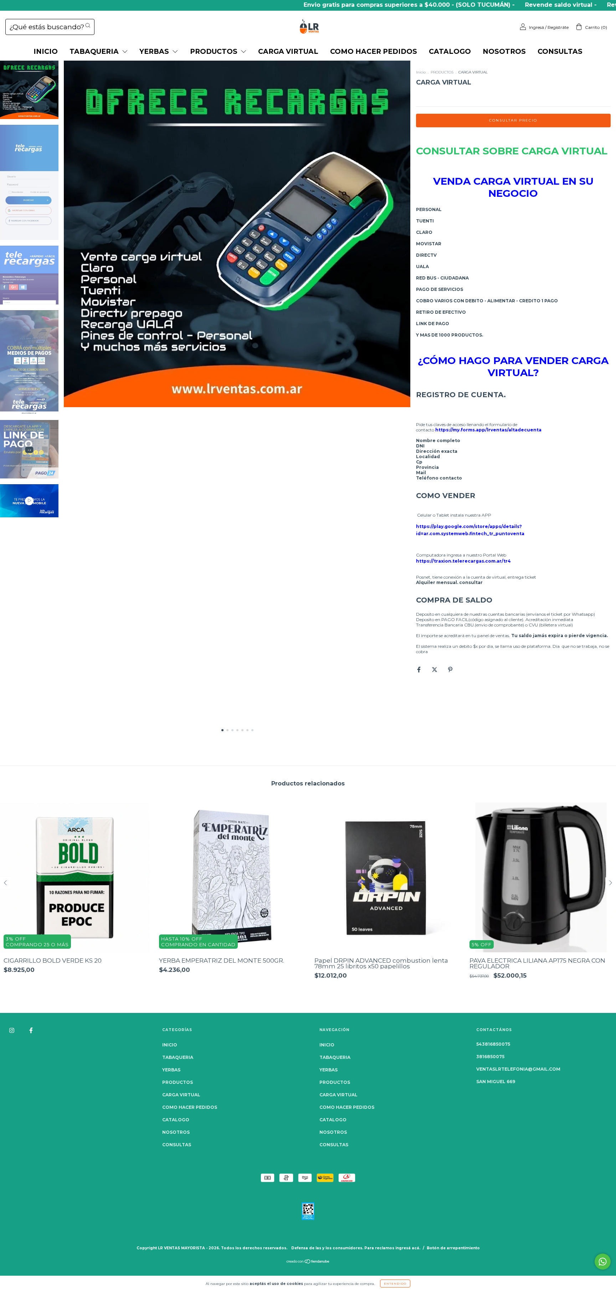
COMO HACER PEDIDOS (373, 51)
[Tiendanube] (308, 1262)
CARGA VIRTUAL (288, 51)
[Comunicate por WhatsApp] (603, 1262)
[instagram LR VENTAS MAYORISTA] (12, 1030)
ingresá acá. (407, 1248)
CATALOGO (450, 51)
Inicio (421, 72)
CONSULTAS (560, 51)
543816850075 (493, 1044)
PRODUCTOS (214, 51)
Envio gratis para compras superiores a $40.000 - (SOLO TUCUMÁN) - (371, 4)
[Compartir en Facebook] (419, 669)
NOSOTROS (504, 51)
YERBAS (155, 51)
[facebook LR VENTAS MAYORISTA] (31, 1030)
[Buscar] (88, 25)
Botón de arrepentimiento (453, 1248)
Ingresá (536, 27)
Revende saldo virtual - (522, 4)
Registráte (558, 27)
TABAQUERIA (95, 51)
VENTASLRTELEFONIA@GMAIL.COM (518, 1069)
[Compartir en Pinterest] (450, 669)
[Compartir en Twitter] (435, 669)
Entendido (395, 1283)
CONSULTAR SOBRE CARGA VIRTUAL (511, 151)
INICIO (46, 51)
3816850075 (490, 1056)
